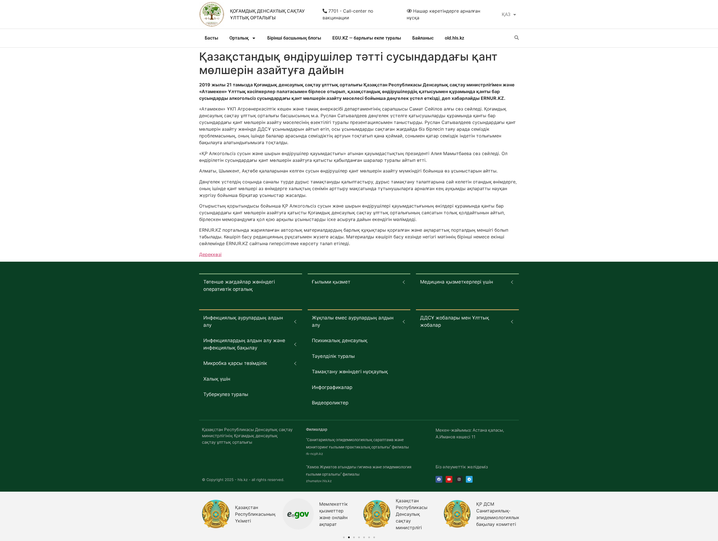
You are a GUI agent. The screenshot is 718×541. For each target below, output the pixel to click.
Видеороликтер (330, 403)
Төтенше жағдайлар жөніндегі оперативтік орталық (239, 285)
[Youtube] (449, 479)
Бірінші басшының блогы (294, 38)
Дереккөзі (210, 254)
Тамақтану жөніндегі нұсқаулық (350, 371)
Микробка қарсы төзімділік (235, 363)
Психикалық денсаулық (339, 340)
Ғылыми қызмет (331, 282)
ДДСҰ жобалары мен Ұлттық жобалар (454, 321)
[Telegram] (469, 479)
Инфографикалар (332, 387)
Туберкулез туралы (225, 394)
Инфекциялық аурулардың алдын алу (243, 321)
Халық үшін (216, 379)
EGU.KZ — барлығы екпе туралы (366, 38)
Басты (211, 38)
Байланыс (423, 38)
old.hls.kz (454, 38)
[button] (344, 537)
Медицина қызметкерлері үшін (456, 282)
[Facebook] (439, 479)
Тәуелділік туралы (333, 356)
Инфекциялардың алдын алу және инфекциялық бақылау (244, 344)
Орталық (239, 38)
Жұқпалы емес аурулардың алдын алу (352, 321)
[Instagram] (459, 479)
